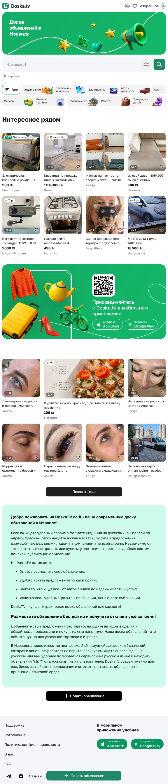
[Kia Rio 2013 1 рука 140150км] (147, 226)
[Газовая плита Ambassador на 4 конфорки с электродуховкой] (63, 226)
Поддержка (14, 725)
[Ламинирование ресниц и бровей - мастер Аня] (21, 386)
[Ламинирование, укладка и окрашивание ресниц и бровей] (105, 450)
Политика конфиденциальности (32, 744)
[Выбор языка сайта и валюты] (127, 6)
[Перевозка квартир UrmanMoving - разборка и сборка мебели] (147, 450)
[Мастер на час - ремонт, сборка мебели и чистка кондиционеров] (105, 160)
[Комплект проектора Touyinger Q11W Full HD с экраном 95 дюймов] (21, 226)
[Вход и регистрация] (163, 6)
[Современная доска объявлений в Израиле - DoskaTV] (16, 6)
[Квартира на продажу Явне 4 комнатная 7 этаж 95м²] (63, 162)
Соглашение (14, 735)
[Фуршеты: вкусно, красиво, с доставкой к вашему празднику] (84, 389)
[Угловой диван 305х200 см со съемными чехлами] (147, 162)
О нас (9, 754)
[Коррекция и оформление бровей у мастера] (21, 450)
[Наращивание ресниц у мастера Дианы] (63, 450)
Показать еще (84, 491)
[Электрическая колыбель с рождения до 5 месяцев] (21, 162)
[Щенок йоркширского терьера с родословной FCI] (105, 223)
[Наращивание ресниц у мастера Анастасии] (147, 386)
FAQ (7, 764)
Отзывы (35, 776)
